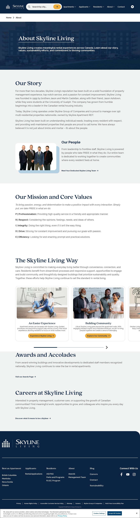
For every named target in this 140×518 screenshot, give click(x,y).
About (18, 18)
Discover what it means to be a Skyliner (31, 418)
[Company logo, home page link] (15, 7)
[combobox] (44, 6)
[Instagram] (134, 474)
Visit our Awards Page (24, 377)
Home (8, 18)
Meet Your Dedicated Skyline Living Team (78, 171)
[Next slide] (107, 347)
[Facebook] (121, 474)
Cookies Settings (99, 513)
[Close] (136, 513)
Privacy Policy (62, 516)
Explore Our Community (97, 336)
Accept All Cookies (115, 513)
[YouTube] (127, 474)
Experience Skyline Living (41, 336)
